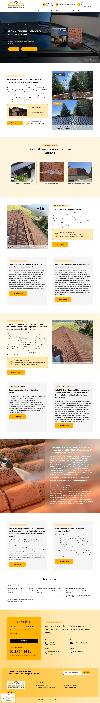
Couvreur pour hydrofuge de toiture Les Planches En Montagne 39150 (78, 596)
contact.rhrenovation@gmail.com (67, 4)
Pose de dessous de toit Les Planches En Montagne (49, 585)
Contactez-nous (18, 293)
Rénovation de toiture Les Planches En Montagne (78, 585)
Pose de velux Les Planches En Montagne (76, 588)
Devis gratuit (15, 123)
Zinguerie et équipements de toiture (58, 10)
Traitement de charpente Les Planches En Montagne (20, 596)
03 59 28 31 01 (49, 3)
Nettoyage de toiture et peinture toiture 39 (50, 183)
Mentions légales (59, 699)
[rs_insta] (11, 692)
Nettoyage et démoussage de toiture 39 (79, 183)
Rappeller (86, 672)
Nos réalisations (29, 49)
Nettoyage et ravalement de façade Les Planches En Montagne (78, 591)
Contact (13, 49)
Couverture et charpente (26, 10)
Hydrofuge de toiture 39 (21, 183)
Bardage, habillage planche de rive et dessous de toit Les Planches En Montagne (21, 585)
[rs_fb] (8, 692)
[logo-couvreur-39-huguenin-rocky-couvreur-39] (16, 4)
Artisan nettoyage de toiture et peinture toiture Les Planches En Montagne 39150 (20, 600)
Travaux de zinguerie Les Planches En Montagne (48, 588)
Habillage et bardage (74, 10)
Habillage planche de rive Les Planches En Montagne (21, 588)
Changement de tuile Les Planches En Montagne (48, 596)
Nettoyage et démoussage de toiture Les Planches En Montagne (21, 591)
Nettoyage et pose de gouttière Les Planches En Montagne (48, 591)
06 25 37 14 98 (49, 5)
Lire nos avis (8, 700)
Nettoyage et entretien (41, 10)
